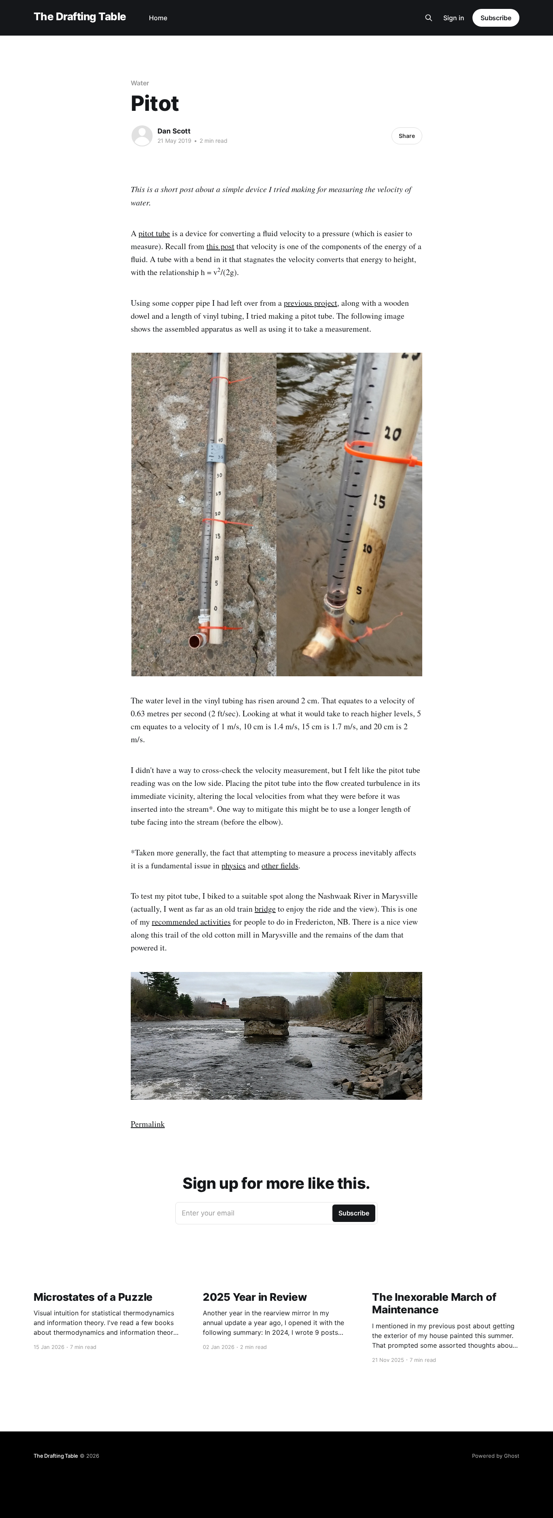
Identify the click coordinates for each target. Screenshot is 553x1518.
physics (233, 865)
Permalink (148, 1123)
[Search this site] (428, 17)
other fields (280, 865)
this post (220, 246)
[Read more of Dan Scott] (142, 136)
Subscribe (496, 18)
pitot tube (154, 233)
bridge (265, 908)
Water (140, 83)
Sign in (453, 18)
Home (158, 18)
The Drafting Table (80, 17)
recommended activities (191, 921)
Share (407, 135)
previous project (310, 302)
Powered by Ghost (495, 1455)
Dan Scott (174, 131)
